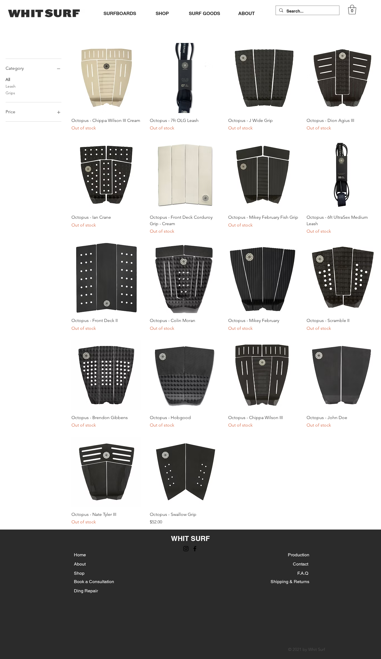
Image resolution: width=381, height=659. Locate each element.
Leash (11, 86)
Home (80, 554)
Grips (10, 92)
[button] (352, 10)
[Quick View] (106, 78)
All (8, 79)
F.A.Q (303, 573)
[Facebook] (194, 548)
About (80, 564)
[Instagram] (185, 548)
